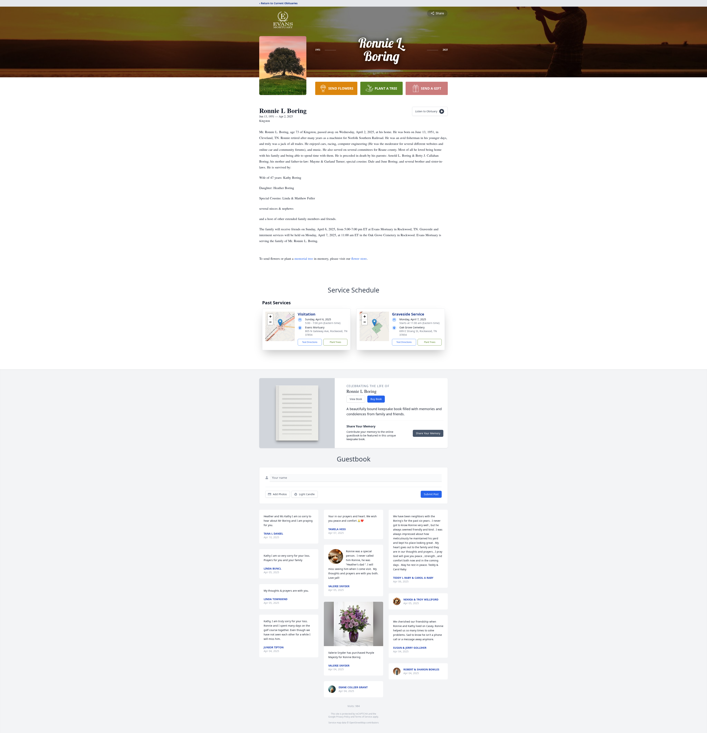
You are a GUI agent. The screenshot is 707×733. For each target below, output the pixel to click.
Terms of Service (363, 716)
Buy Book (376, 399)
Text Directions (309, 342)
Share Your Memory (428, 433)
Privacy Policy (343, 716)
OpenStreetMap (357, 722)
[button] (280, 322)
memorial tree (303, 258)
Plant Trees (335, 342)
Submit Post (431, 494)
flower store (359, 258)
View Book (356, 399)
